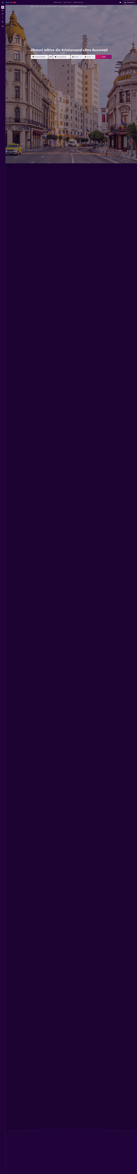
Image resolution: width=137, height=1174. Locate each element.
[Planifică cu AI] (3, 17)
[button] (2, 2)
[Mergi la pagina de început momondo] (11, 2)
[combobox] (35, 53)
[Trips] (3, 21)
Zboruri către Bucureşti (63, 6)
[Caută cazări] (3, 10)
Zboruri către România (51, 6)
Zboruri (32, 6)
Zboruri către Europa (40, 6)
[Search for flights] (3, 7)
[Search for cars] (3, 14)
